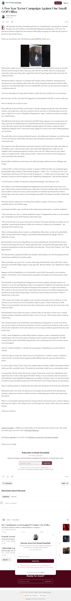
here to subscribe (10, 437)
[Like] (3, 22)
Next (63, 483)
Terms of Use (44, 565)
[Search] (68, 520)
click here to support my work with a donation (43, 437)
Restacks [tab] (13, 496)
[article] (35, 528)
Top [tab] (4, 520)
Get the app (43, 595)
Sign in (66, 3)
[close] (53, 535)
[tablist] (9, 497)
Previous (9, 483)
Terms (40, 592)
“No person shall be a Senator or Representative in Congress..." (21, 527)
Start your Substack (32, 595)
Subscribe (58, 3)
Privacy (36, 592)
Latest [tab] (8, 520)
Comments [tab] (6, 496)
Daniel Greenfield (11, 15)
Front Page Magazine (32, 430)
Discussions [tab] (15, 520)
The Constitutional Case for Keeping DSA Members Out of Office (25, 525)
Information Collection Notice (35, 567)
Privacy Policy (49, 567)
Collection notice (47, 592)
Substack (28, 599)
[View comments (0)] (8, 22)
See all (5, 560)
